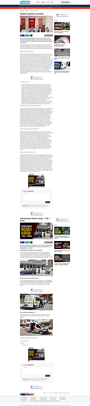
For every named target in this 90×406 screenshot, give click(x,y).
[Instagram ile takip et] (30, 394)
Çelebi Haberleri (33, 399)
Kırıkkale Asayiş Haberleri (35, 400)
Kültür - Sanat (51, 5)
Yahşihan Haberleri (44, 397)
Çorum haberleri (24, 345)
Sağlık (46, 5)
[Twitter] (23, 35)
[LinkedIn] (27, 35)
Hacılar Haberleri (63, 399)
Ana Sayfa (22, 10)
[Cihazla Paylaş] (31, 35)
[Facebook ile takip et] (65, 6)
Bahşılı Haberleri (63, 397)
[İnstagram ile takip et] (64, 6)
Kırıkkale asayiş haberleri (25, 344)
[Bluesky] (25, 35)
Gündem (32, 5)
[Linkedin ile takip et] (28, 394)
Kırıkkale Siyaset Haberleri (45, 400)
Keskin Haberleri (33, 397)
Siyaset (35, 5)
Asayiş (28, 5)
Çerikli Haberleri (23, 400)
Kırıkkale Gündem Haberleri (54, 400)
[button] (47, 35)
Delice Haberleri (53, 399)
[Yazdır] (45, 35)
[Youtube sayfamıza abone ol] (26, 394)
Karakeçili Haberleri (44, 399)
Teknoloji (57, 5)
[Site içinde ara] (69, 6)
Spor (60, 5)
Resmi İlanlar (24, 5)
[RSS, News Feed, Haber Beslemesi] (33, 394)
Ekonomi (42, 5)
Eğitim (39, 5)
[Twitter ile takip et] (67, 6)
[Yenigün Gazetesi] (25, 2)
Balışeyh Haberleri (53, 397)
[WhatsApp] (29, 35)
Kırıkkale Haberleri (24, 397)
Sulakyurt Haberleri (24, 399)
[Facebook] (21, 35)
